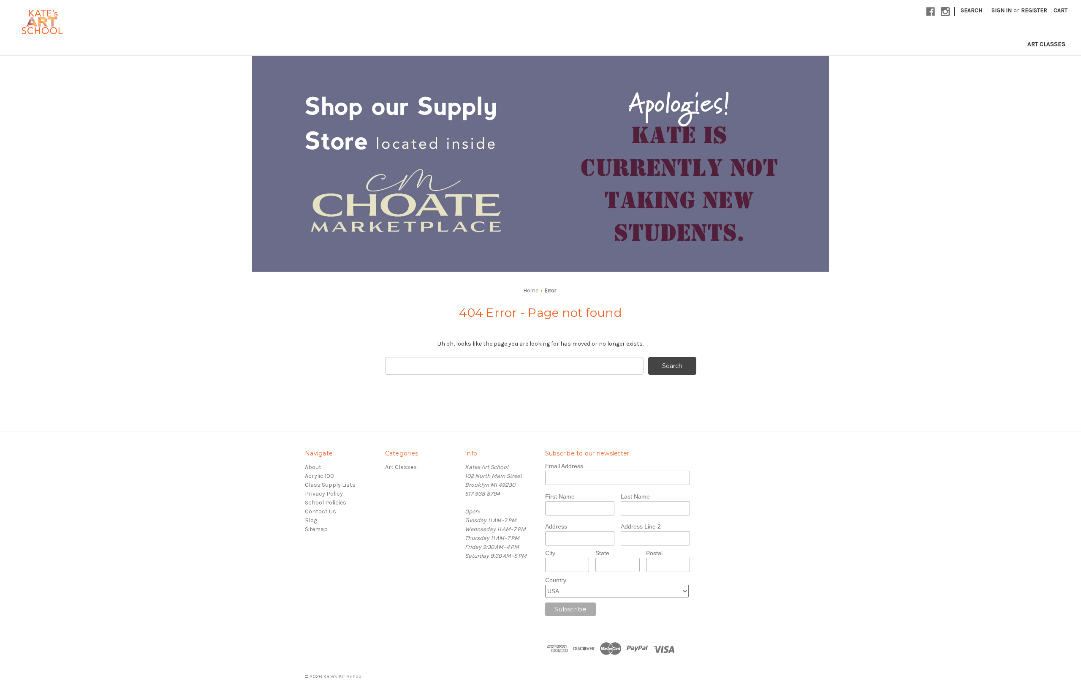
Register (1034, 10)
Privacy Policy (324, 493)
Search (971, 10)
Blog (311, 520)
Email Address (564, 466)
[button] (541, 164)
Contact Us (320, 511)
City (550, 553)
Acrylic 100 (319, 476)
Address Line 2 (641, 526)
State (602, 553)
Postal (654, 553)
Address (556, 526)
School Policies (325, 502)
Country (555, 580)
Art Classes (1046, 44)
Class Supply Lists (330, 484)
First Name (560, 496)
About (313, 467)
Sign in (1001, 10)
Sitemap (316, 529)
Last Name (635, 496)
